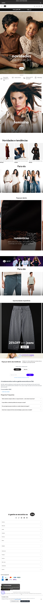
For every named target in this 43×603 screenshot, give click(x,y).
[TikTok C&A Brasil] (18, 518)
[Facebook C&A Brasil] (27, 518)
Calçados (3, 533)
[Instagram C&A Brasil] (16, 518)
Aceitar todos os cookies (25, 601)
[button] (34, 6)
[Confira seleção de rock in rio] (21, 266)
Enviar (30, 374)
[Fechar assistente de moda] (18, 585)
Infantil (3, 529)
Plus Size (3, 536)
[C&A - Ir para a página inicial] (5, 6)
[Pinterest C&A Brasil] (21, 518)
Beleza (3, 540)
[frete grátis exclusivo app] (21, 10)
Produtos (3, 554)
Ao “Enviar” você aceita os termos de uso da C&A (21, 377)
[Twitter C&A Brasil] (24, 518)
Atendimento (4, 565)
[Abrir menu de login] (37, 6)
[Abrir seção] (23, 522)
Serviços (3, 558)
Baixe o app (3, 562)
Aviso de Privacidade (18, 599)
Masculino (25, 369)
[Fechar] (41, 599)
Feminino (17, 369)
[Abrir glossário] (23, 546)
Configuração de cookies (15, 601)
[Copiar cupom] (40, 3)
